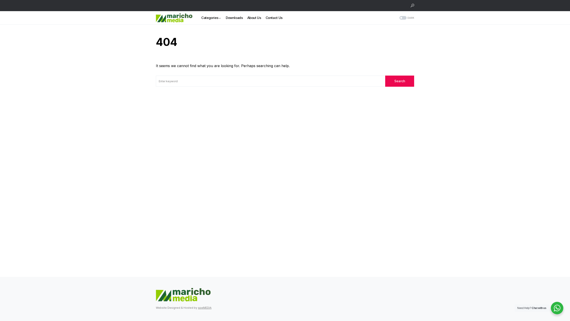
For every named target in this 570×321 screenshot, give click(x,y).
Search (399, 81)
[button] (412, 5)
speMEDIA (205, 307)
